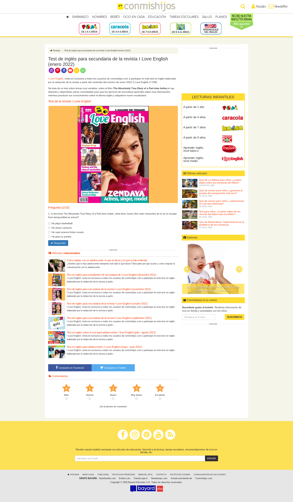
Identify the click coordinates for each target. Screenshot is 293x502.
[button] (187, 269)
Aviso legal (88, 474)
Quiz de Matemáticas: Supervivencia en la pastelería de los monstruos (221, 223)
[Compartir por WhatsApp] (83, 70)
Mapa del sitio (145, 474)
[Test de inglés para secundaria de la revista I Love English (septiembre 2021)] (56, 323)
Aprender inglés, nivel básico (193, 149)
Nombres (99, 16)
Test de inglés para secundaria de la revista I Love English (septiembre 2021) (109, 318)
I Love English (55, 78)
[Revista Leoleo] (232, 128)
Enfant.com (124, 478)
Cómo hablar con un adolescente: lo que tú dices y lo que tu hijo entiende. (107, 260)
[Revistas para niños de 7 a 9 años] (150, 28)
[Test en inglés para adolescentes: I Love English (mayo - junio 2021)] (56, 351)
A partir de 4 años (194, 117)
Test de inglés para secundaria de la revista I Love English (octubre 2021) (107, 303)
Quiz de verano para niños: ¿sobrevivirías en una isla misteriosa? (221, 202)
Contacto (161, 474)
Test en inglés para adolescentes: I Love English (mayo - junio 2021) (104, 346)
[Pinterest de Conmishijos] (57, 70)
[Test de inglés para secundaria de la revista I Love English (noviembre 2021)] (56, 294)
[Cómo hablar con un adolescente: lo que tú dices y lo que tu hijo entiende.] (56, 265)
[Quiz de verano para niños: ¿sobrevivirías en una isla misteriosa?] (189, 203)
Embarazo (80, 16)
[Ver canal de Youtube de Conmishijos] (70, 70)
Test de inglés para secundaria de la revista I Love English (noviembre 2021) (109, 289)
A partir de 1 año (193, 107)
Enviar (211, 458)
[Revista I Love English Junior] (232, 149)
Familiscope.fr (141, 478)
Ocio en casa (134, 16)
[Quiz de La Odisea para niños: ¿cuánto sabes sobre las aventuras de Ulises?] (189, 182)
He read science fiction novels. (68, 232)
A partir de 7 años (194, 127)
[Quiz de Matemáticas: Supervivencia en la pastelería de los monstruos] (189, 225)
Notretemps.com (159, 478)
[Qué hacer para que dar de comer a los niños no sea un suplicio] (213, 268)
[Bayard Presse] (143, 488)
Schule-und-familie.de (181, 478)
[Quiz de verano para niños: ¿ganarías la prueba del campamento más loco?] (189, 193)
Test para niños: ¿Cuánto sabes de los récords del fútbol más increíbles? (219, 213)
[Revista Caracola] (232, 118)
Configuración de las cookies (210, 474)
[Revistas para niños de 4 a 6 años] (120, 28)
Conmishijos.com (203, 478)
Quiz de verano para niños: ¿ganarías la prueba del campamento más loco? (220, 191)
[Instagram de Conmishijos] (51, 70)
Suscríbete (234, 317)
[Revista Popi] (232, 108)
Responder (59, 243)
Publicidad (103, 474)
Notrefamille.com (107, 478)
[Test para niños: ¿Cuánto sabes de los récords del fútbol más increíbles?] (189, 214)
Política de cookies (180, 474)
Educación (157, 16)
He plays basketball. (62, 223)
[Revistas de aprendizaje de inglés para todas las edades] (211, 28)
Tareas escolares (184, 16)
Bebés (115, 16)
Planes (221, 16)
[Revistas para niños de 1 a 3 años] (89, 28)
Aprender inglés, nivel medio (193, 159)
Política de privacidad (123, 474)
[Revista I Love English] (232, 159)
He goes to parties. (62, 236)
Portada (56, 50)
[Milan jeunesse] (160, 488)
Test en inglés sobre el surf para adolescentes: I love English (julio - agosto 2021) (111, 332)
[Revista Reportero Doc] (232, 138)
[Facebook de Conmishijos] (64, 70)
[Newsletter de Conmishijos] (76, 70)
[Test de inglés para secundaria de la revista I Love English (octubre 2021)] (56, 308)
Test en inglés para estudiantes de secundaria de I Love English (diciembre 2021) (111, 274)
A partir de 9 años (194, 137)
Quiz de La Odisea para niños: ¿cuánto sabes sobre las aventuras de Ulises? (220, 181)
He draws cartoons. (62, 227)
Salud (207, 16)
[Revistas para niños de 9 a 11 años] (180, 28)
